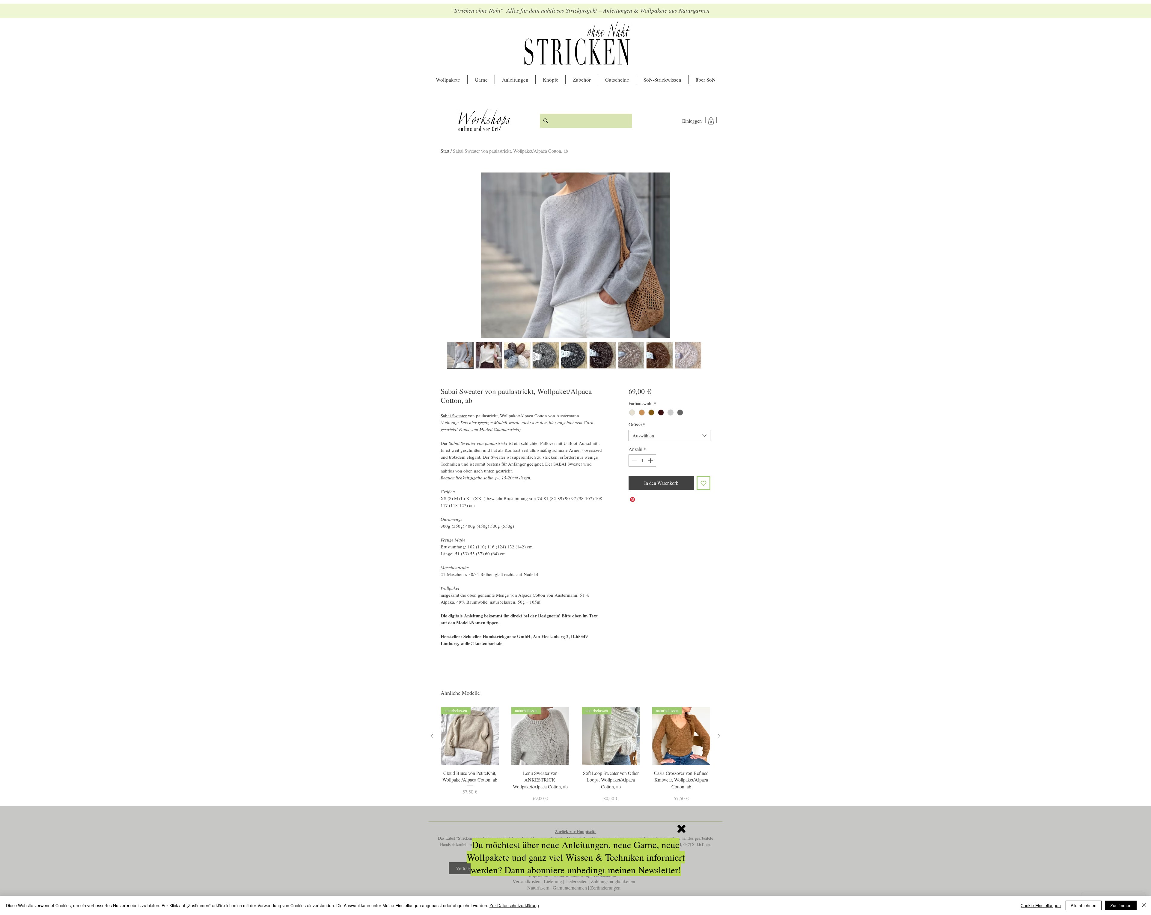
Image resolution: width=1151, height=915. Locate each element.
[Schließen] (1143, 905)
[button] (681, 829)
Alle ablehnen (1083, 905)
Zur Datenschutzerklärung (514, 905)
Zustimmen (1121, 905)
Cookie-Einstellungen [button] (1041, 905)
